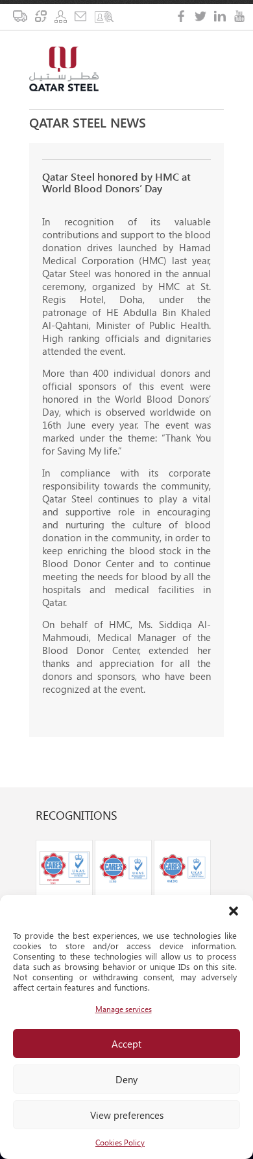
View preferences (126, 1114)
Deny (126, 1079)
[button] (233, 911)
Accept (126, 1043)
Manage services (123, 1009)
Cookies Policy (120, 1142)
